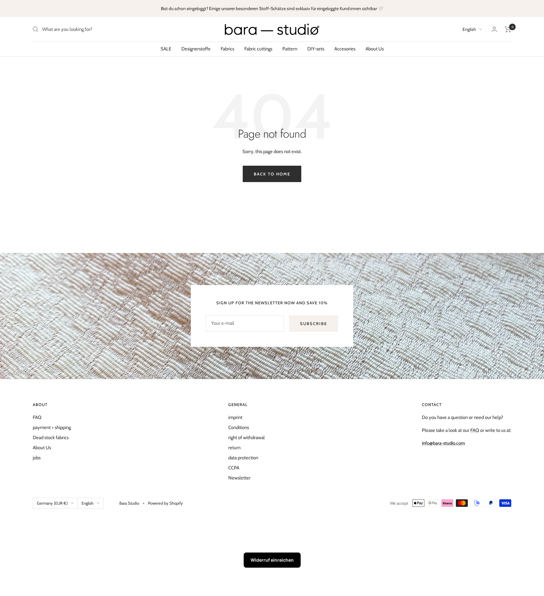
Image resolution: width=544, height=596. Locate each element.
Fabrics (227, 49)
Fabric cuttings (258, 49)
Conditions (238, 427)
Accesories (344, 49)
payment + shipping (52, 427)
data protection (243, 458)
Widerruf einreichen (272, 560)
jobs (37, 458)
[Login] (494, 29)
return (234, 447)
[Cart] (508, 29)
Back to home (272, 173)
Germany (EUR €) (52, 503)
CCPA (233, 468)
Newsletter (239, 478)
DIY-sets (315, 49)
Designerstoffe (196, 49)
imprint (235, 417)
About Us (375, 49)
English (469, 29)
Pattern (289, 49)
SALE (166, 49)
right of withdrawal (246, 437)
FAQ (37, 417)
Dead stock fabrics (51, 437)
